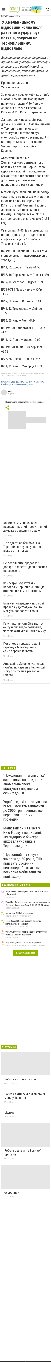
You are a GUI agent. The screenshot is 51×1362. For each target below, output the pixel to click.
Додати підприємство (25, 953)
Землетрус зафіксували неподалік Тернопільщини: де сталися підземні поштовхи (23, 587)
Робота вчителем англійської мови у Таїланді (24, 1096)
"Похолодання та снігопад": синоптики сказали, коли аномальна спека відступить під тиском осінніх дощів (24, 784)
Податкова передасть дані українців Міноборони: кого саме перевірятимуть (22, 647)
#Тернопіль (39, 382)
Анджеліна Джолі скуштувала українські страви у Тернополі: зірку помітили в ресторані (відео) (24, 669)
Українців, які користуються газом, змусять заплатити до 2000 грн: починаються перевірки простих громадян (25, 811)
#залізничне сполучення (22, 384)
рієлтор (9, 1112)
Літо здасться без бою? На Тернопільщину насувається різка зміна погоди (22, 546)
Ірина (10, 391)
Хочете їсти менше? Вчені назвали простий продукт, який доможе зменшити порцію (25, 526)
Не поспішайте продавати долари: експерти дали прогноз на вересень (25, 566)
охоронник (11, 1192)
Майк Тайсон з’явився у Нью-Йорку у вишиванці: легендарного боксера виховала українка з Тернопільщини (22, 837)
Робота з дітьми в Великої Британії (22, 1152)
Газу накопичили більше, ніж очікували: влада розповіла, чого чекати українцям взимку (24, 627)
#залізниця (6, 384)
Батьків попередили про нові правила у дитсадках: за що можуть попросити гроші (23, 607)
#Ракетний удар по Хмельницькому (16, 382)
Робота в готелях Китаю (20, 1079)
